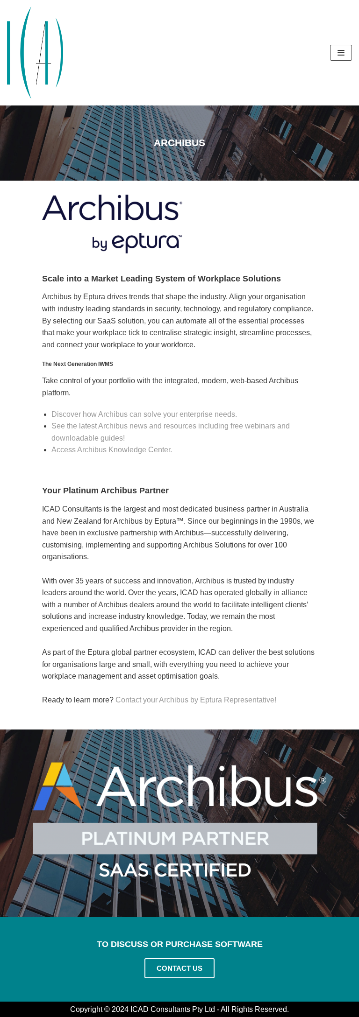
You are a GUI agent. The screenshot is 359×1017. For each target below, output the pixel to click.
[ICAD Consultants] (35, 53)
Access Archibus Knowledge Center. (111, 450)
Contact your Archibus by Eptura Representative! (195, 700)
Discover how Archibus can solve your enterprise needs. (144, 414)
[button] (179, 968)
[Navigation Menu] (341, 53)
